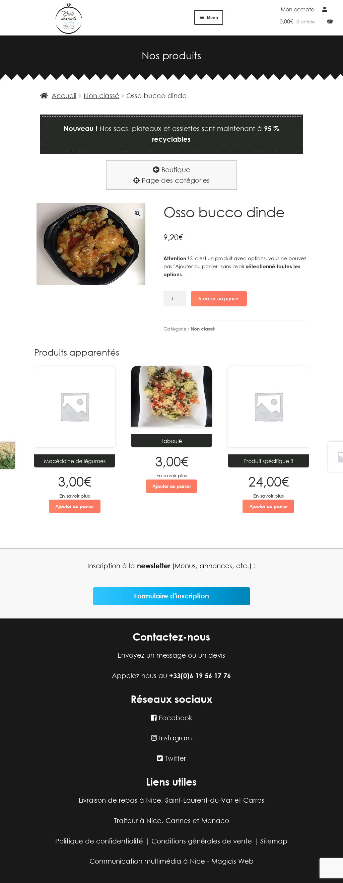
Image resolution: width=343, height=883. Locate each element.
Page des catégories (175, 180)
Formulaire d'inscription (171, 596)
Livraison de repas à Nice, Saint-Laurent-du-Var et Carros (171, 800)
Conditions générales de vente (201, 841)
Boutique (174, 169)
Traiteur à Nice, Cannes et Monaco (171, 820)
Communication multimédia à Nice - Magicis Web (171, 861)
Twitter (174, 758)
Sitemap (273, 841)
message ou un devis (190, 655)
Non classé (101, 95)
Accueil (64, 95)
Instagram (174, 738)
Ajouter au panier (218, 298)
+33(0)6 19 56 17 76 (200, 675)
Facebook (174, 718)
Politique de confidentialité (99, 841)
